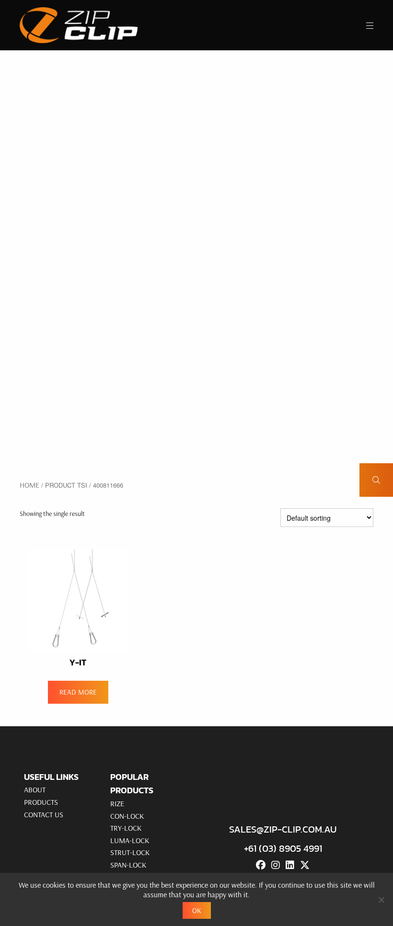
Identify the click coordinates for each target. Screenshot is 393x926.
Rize (117, 803)
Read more (78, 692)
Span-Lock (128, 864)
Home (29, 485)
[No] (381, 899)
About (35, 789)
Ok (196, 910)
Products (41, 802)
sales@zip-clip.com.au (282, 829)
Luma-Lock (129, 840)
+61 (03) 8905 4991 (283, 848)
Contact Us (43, 814)
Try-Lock (125, 828)
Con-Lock (127, 816)
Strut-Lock (130, 852)
